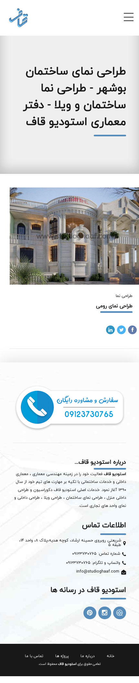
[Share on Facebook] (132, 329)
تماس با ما (34, 656)
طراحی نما (124, 296)
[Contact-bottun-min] (69, 407)
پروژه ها (62, 656)
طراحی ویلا (53, 498)
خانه (110, 656)
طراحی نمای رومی (114, 306)
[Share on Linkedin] (110, 329)
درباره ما (87, 656)
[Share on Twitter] (121, 329)
